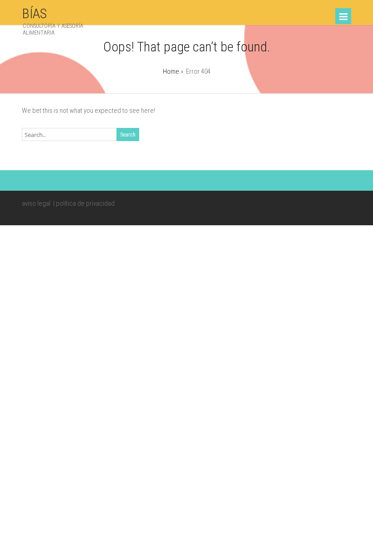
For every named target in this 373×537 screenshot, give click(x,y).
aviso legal (36, 203)
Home (171, 71)
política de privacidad (85, 203)
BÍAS (34, 13)
